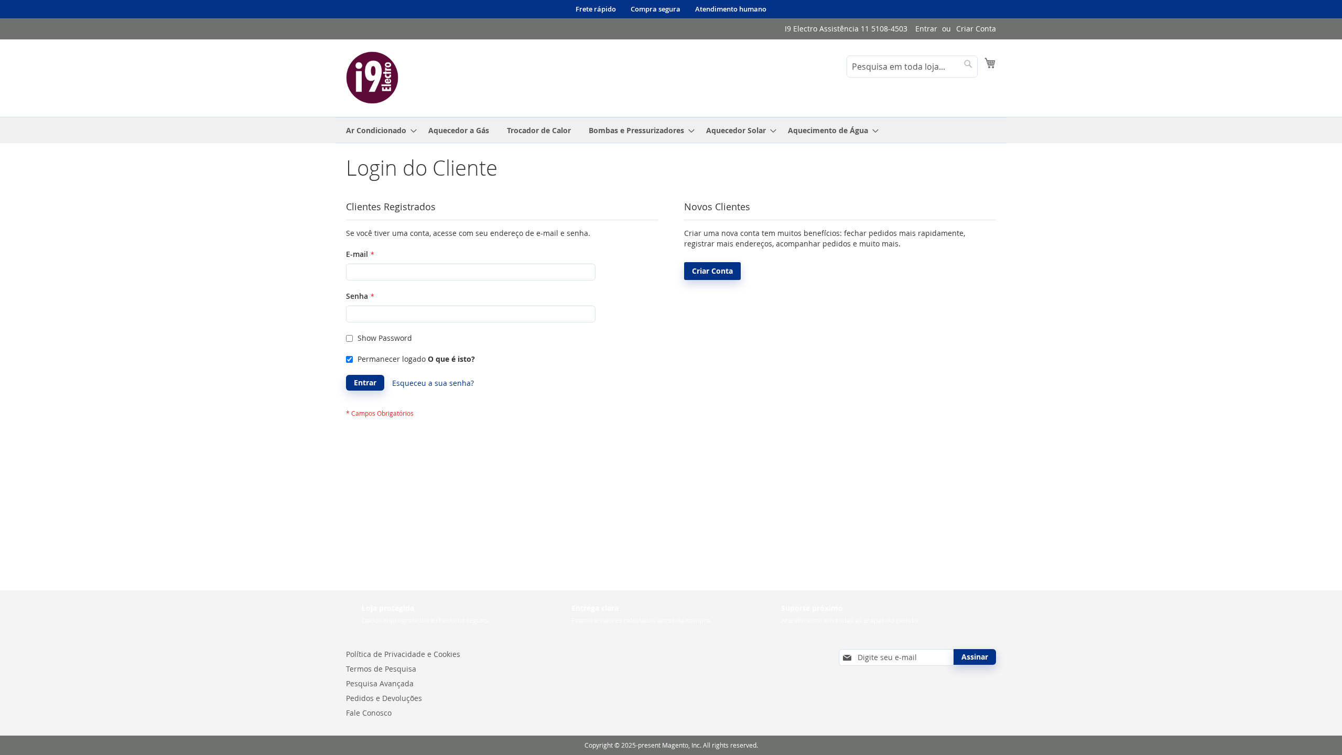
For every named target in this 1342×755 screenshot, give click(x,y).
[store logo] (372, 77)
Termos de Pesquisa (381, 669)
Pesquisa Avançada (380, 683)
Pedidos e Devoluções (384, 698)
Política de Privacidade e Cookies (403, 654)
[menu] (671, 130)
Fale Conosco (369, 713)
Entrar (926, 29)
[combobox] (912, 67)
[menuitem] (378, 130)
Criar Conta (976, 29)
